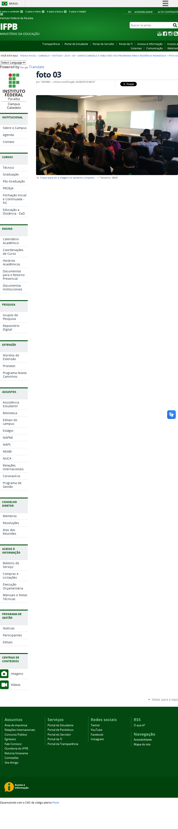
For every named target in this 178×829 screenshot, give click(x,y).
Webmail (172, 48)
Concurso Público (16, 734)
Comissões (11, 758)
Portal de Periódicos (60, 730)
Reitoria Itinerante (16, 753)
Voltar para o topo (165, 699)
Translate (36, 67)
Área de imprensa (16, 725)
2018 (67, 55)
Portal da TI (126, 44)
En (129, 11)
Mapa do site (142, 744)
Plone (55, 802)
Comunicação (154, 48)
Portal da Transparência (63, 744)
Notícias (57, 55)
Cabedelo (44, 55)
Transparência (51, 44)
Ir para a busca (56, 11)
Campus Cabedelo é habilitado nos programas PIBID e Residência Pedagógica (121, 55)
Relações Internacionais (20, 730)
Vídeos (15, 685)
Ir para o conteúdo (11, 11)
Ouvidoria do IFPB (16, 748)
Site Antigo (11, 762)
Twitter (95, 725)
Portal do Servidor (103, 44)
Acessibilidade (144, 11)
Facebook (165, 33)
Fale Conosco (13, 744)
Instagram (170, 33)
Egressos (10, 739)
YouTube (159, 33)
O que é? (139, 725)
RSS (176, 33)
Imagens (17, 674)
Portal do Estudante (76, 44)
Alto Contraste (168, 11)
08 (73, 55)
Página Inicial (28, 55)
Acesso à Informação (150, 44)
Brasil (13, 3)
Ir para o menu (34, 11)
